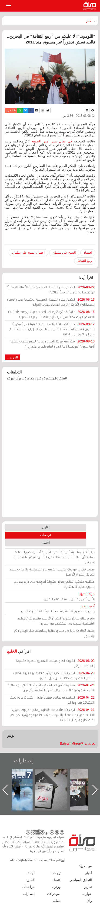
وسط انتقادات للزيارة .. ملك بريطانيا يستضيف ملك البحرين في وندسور (54, 633)
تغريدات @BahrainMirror (77, 743)
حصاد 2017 (16, 774)
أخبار (89, 21)
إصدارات (23, 761)
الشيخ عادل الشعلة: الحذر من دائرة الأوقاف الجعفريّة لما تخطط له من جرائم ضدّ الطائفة (50, 290)
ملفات (57, 901)
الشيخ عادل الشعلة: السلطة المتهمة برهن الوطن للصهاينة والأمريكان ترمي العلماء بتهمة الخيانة (51, 302)
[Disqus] (50, 451)
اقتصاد (88, 252)
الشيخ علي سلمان (64, 252)
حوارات (87, 894)
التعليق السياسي (81, 880)
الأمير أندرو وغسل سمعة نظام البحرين (69, 596)
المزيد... (12, 357)
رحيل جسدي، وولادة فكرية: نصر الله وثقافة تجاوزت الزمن (58, 608)
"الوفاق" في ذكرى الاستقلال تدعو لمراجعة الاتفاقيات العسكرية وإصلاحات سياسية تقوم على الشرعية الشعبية (51, 314)
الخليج (12, 651)
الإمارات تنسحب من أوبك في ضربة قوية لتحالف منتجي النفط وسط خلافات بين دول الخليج (54, 675)
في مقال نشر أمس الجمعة (51, 141)
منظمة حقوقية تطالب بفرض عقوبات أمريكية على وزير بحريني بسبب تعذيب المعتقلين (54, 584)
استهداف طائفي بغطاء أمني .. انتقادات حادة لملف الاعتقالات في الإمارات (52, 700)
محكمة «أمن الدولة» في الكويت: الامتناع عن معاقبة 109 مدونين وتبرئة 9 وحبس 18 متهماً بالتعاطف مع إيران (51, 688)
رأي (89, 901)
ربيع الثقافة (85, 260)
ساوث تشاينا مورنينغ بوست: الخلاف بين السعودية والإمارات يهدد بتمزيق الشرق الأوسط (52, 572)
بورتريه (56, 887)
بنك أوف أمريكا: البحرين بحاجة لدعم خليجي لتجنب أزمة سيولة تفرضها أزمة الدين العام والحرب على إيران (52, 344)
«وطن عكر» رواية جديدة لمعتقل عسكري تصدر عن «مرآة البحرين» (51, 782)
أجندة (31, 873)
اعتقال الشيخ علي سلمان (28, 252)
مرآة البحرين (90, 6)
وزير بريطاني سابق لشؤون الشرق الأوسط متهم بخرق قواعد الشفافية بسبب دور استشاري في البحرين (56, 621)
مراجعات (28, 887)
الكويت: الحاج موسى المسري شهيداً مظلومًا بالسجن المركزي (55, 663)
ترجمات (45, 535)
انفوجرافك (54, 894)
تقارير (46, 527)
